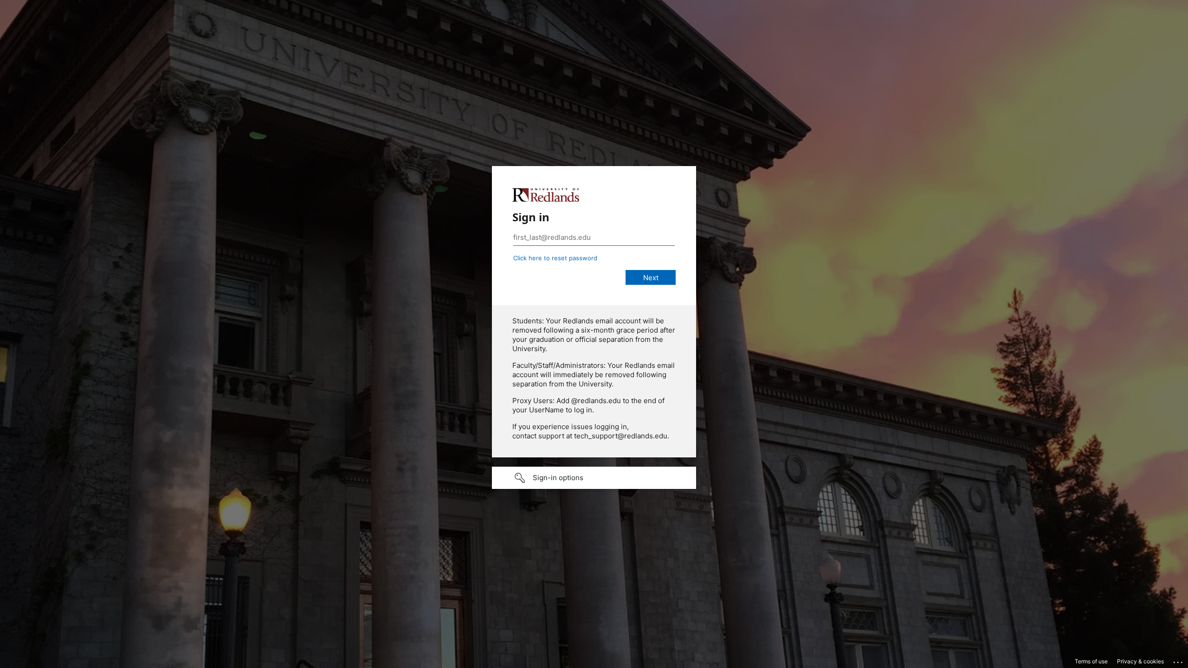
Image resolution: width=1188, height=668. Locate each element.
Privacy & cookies (1140, 661)
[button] (594, 478)
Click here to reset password (555, 258)
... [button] (1178, 660)
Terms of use (1091, 661)
